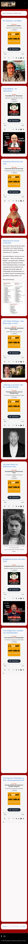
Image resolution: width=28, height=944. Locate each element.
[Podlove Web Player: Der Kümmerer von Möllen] (14, 41)
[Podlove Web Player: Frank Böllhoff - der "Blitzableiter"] (14, 112)
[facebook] (2, 936)
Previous (5, 926)
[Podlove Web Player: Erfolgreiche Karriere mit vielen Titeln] (14, 581)
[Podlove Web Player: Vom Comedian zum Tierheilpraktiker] (14, 653)
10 (17, 926)
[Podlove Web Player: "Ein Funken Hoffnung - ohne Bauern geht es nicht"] (14, 344)
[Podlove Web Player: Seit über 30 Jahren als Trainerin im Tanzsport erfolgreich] (14, 801)
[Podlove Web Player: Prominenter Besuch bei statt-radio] (14, 184)
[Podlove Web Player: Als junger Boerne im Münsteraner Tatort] (14, 488)
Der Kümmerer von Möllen (12, 21)
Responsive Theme (21, 940)
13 (21, 926)
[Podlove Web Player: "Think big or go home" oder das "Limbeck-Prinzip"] (14, 408)
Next (24, 926)
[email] (5, 936)
